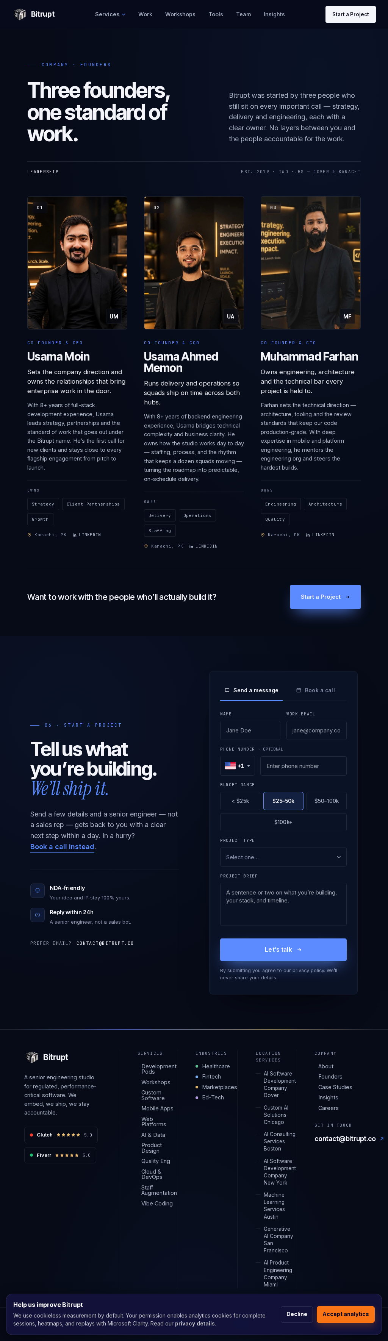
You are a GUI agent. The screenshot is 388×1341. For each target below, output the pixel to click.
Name (226, 714)
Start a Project (350, 14)
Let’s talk (278, 949)
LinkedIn (90, 534)
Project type (237, 840)
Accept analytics (345, 1314)
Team (243, 14)
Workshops (180, 14)
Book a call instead (62, 847)
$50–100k (326, 801)
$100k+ (283, 822)
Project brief (239, 876)
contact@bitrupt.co (105, 943)
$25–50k (283, 801)
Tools (215, 14)
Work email (301, 714)
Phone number (251, 749)
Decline (296, 1314)
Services (107, 14)
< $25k (240, 801)
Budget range (237, 784)
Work (145, 14)
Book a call (320, 690)
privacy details (195, 1323)
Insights (274, 14)
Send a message (256, 690)
